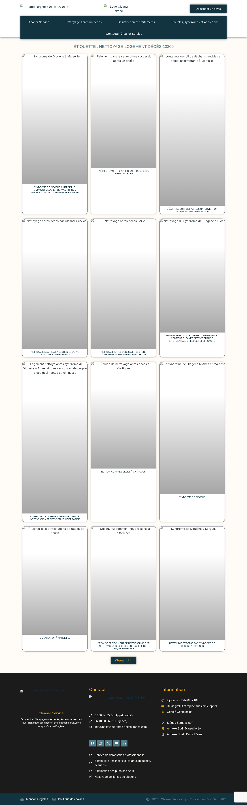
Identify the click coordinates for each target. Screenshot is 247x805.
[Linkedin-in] (124, 743)
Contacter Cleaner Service (124, 33)
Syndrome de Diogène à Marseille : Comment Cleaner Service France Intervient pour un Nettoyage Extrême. (55, 190)
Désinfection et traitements (136, 22)
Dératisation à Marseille (55, 638)
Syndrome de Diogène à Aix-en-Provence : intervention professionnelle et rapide (55, 518)
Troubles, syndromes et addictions (194, 22)
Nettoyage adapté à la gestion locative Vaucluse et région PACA (55, 353)
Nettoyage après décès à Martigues (123, 472)
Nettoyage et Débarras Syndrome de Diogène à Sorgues (192, 644)
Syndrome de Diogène (192, 497)
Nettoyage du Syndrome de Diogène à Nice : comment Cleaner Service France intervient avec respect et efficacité (192, 338)
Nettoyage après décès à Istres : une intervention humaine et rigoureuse (123, 353)
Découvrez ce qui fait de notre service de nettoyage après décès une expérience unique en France (123, 646)
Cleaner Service (38, 22)
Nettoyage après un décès (83, 22)
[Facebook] (92, 743)
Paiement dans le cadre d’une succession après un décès (123, 172)
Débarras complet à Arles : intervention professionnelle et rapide (192, 210)
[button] (123, 660)
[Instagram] (100, 743)
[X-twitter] (108, 743)
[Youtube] (116, 743)
